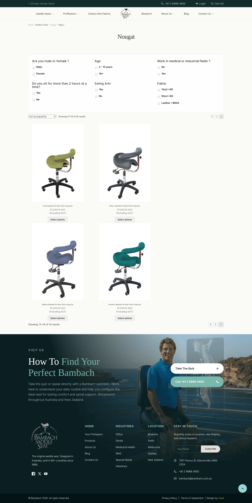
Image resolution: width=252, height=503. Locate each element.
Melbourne (154, 447)
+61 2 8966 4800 (175, 3)
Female (40, 73)
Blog (186, 13)
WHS (118, 453)
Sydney (152, 453)
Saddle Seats (43, 13)
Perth (151, 440)
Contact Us (204, 13)
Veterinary (121, 466)
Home (30, 25)
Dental (119, 440)
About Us (166, 13)
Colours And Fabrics (99, 13)
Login (202, 3)
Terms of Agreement (192, 498)
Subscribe (210, 448)
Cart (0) (219, 3)
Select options (57, 219)
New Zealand (155, 459)
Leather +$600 (170, 102)
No (163, 66)
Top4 (221, 498)
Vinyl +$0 (167, 89)
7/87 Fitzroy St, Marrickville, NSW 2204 (198, 462)
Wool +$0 (167, 96)
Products (90, 440)
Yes (163, 73)
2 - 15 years (105, 66)
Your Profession (94, 434)
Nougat (53, 25)
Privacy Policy (169, 498)
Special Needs (124, 459)
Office (119, 434)
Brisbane (153, 434)
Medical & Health (125, 447)
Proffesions (69, 13)
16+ (101, 73)
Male (39, 66)
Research (146, 13)
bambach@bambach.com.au (195, 478)
